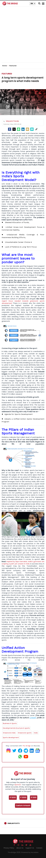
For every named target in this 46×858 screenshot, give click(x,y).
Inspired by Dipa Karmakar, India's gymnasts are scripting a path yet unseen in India (23, 562)
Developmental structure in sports (16, 728)
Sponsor (18, 785)
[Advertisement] (23, 36)
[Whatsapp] (18, 129)
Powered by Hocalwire (29, 852)
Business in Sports (10, 723)
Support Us (30, 848)
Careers (39, 848)
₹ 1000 (33, 797)
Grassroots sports (24, 733)
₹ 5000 (13, 797)
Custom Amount (23, 805)
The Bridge (26, 746)
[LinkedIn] (23, 129)
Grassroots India (9, 733)
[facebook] (9, 129)
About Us (19, 848)
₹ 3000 (23, 797)
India (36, 733)
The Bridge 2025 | (14, 852)
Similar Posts (13, 823)
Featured (7, 73)
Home (4, 66)
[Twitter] (14, 129)
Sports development (11, 737)
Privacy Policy (9, 848)
